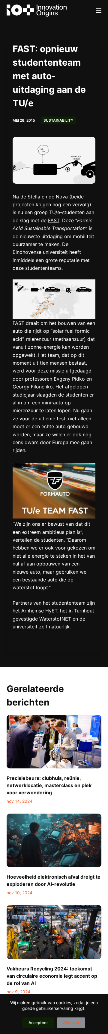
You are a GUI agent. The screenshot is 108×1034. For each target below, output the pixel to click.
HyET (51, 611)
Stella (34, 197)
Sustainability (58, 120)
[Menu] (98, 10)
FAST (53, 220)
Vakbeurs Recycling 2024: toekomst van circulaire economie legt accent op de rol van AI (52, 976)
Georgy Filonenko (33, 387)
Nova (62, 197)
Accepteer (38, 1022)
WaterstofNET (55, 619)
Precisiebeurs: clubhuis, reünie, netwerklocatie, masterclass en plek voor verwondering (49, 785)
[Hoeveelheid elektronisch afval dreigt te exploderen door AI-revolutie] (54, 840)
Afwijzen (71, 1022)
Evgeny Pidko (69, 379)
